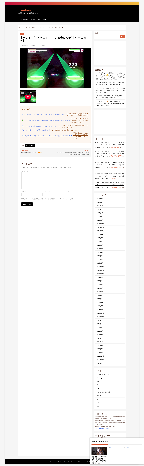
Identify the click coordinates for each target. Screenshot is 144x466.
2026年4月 (100, 213)
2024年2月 (100, 302)
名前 (23, 192)
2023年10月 (100, 316)
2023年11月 (100, 313)
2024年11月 (100, 270)
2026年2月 (100, 220)
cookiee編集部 (25, 45)
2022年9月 (100, 363)
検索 (96, 33)
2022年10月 (100, 359)
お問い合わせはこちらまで (27, 19)
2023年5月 (100, 334)
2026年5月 (100, 209)
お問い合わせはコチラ (102, 428)
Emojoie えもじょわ (103, 374)
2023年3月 (100, 342)
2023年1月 (100, 349)
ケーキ (99, 388)
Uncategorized (101, 378)
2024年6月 (100, 288)
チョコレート (30, 145)
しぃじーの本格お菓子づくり (105, 392)
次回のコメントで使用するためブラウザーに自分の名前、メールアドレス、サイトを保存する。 (50, 199)
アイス (99, 381)
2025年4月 (100, 252)
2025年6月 (100, 245)
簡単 (98, 406)
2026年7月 (100, 202)
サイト (70, 192)
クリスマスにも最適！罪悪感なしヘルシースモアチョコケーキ (74, 126)
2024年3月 (100, 299)
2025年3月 (100, 256)
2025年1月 (100, 263)
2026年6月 (100, 205)
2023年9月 (100, 320)
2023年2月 (100, 345)
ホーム (21, 27)
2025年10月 (100, 231)
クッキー (99, 385)
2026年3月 (100, 216)
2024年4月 (100, 295)
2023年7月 (100, 327)
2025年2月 (100, 259)
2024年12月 (100, 266)
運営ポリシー (42, 19)
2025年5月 (100, 248)
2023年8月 (100, 324)
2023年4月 (100, 338)
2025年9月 (100, 234)
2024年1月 (100, 306)
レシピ (99, 399)
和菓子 (99, 403)
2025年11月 (100, 227)
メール (47, 192)
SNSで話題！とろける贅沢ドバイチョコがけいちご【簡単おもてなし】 (77, 114)
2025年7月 (100, 241)
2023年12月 (100, 309)
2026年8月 (100, 198)
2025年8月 (100, 238)
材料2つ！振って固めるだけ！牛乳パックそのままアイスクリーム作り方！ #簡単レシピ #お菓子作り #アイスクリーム (110, 90)
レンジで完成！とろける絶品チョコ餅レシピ (64, 130)
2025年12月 (100, 223)
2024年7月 (100, 284)
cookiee (25, 10)
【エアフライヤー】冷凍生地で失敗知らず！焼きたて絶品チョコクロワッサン (79, 120)
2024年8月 (100, 281)
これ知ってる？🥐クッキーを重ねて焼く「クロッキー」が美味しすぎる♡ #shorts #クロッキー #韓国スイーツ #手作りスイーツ (110, 103)
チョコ (27, 27)
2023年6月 (100, 331)
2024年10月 (100, 273)
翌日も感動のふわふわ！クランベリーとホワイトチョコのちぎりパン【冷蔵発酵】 (80, 135)
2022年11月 (100, 356)
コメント (24, 171)
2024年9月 (100, 277)
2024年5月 (100, 291)
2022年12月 (100, 352)
